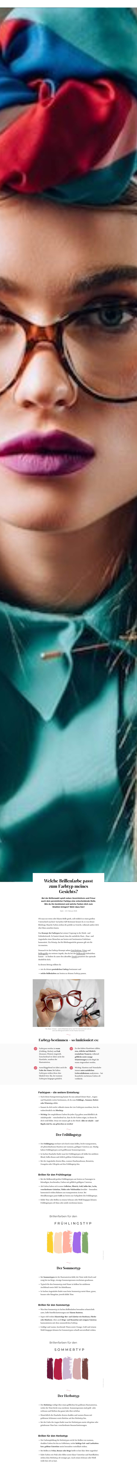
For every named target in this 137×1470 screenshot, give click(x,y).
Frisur (84, 951)
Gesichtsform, (76, 951)
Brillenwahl (80, 954)
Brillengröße (43, 954)
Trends (74, 957)
